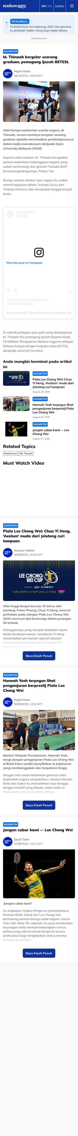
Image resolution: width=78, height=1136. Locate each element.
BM (44, 6)
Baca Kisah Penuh (39, 656)
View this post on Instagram (24, 262)
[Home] (14, 6)
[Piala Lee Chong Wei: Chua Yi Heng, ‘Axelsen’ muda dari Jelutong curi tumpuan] (16, 378)
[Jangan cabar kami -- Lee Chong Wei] (16, 429)
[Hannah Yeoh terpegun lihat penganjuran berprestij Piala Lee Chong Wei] (16, 403)
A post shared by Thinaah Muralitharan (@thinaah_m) (39, 312)
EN (49, 6)
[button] (6, 22)
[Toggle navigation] (72, 6)
